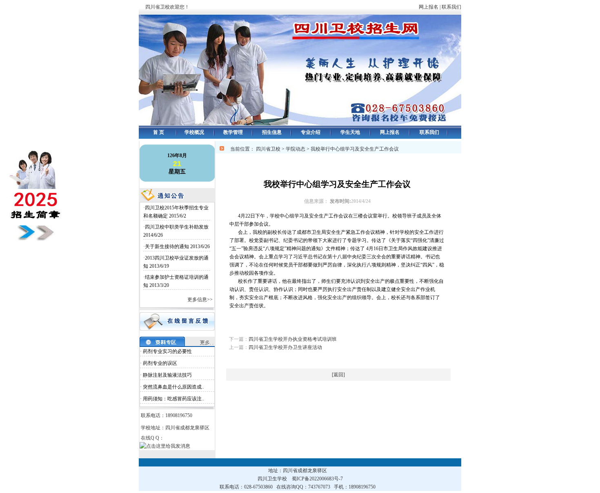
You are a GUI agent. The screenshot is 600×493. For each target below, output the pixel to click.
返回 (338, 375)
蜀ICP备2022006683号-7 (317, 479)
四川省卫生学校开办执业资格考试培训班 (293, 339)
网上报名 (428, 7)
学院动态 (295, 149)
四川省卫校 (268, 149)
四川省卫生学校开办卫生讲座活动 (285, 347)
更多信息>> (200, 299)
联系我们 (456, 7)
